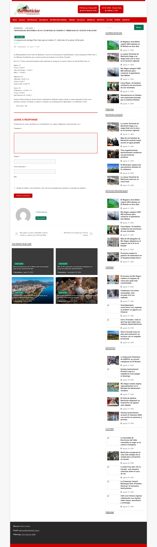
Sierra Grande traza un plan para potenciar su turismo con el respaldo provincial (131, 335)
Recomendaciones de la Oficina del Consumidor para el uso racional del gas (31, 267)
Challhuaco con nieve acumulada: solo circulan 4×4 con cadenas (130, 294)
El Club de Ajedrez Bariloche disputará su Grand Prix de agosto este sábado (130, 401)
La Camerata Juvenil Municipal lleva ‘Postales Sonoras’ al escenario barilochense (131, 484)
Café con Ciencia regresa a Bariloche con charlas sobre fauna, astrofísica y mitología (131, 499)
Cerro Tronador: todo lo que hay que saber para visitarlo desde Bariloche (131, 322)
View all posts (41, 218)
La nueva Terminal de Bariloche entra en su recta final (130, 179)
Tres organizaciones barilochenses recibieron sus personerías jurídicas (131, 153)
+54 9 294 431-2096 (28, 534)
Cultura (109, 20)
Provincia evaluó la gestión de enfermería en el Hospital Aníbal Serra (131, 255)
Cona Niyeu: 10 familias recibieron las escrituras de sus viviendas (131, 85)
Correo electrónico (20, 166)
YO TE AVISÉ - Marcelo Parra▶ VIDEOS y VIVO (112, 9)
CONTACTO (126, 20)
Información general (58, 20)
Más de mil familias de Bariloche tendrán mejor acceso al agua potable (131, 140)
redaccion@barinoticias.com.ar (28, 530)
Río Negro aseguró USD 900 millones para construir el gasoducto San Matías (131, 71)
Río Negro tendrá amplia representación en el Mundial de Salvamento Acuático (131, 387)
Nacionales (43, 20)
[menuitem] (15, 20)
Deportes (101, 20)
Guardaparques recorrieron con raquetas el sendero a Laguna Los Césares (131, 308)
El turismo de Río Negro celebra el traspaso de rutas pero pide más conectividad (131, 279)
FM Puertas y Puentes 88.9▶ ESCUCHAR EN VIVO (88, 9)
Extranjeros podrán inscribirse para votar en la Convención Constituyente (30, 296)
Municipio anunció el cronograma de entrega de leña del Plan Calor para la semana (76, 296)
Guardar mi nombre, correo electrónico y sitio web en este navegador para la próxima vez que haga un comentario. (51, 188)
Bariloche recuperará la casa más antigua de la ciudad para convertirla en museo (130, 455)
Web (15, 177)
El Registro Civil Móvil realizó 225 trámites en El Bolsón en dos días (130, 44)
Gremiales (91, 20)
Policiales (81, 20)
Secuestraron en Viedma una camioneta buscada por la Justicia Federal (131, 97)
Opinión (117, 20)
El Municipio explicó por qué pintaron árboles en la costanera (131, 167)
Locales (22, 20)
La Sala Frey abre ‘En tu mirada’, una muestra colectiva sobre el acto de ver (131, 470)
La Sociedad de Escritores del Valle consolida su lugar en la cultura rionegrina (131, 441)
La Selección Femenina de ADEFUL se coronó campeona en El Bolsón (131, 359)
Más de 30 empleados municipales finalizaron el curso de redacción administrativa (74, 267)
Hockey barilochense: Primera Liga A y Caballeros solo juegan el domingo (130, 372)
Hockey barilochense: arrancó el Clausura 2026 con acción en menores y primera (131, 416)
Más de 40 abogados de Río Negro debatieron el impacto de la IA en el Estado (131, 242)
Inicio (15, 20)
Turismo (72, 20)
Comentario (18, 128)
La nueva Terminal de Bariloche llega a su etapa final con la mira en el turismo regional (130, 57)
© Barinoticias (21, 47)
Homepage (18, 28)
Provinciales (32, 20)
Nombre (17, 156)
